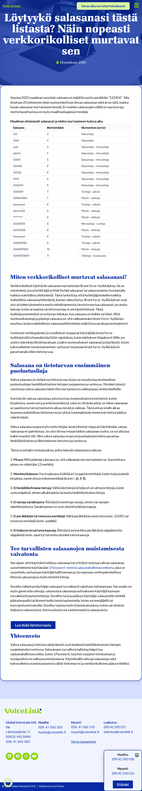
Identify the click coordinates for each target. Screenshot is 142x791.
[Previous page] (3, 763)
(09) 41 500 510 (123, 773)
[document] (71, 395)
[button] (137, 755)
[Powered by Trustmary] (52, 784)
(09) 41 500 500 (123, 759)
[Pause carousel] (53, 779)
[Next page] (101, 763)
